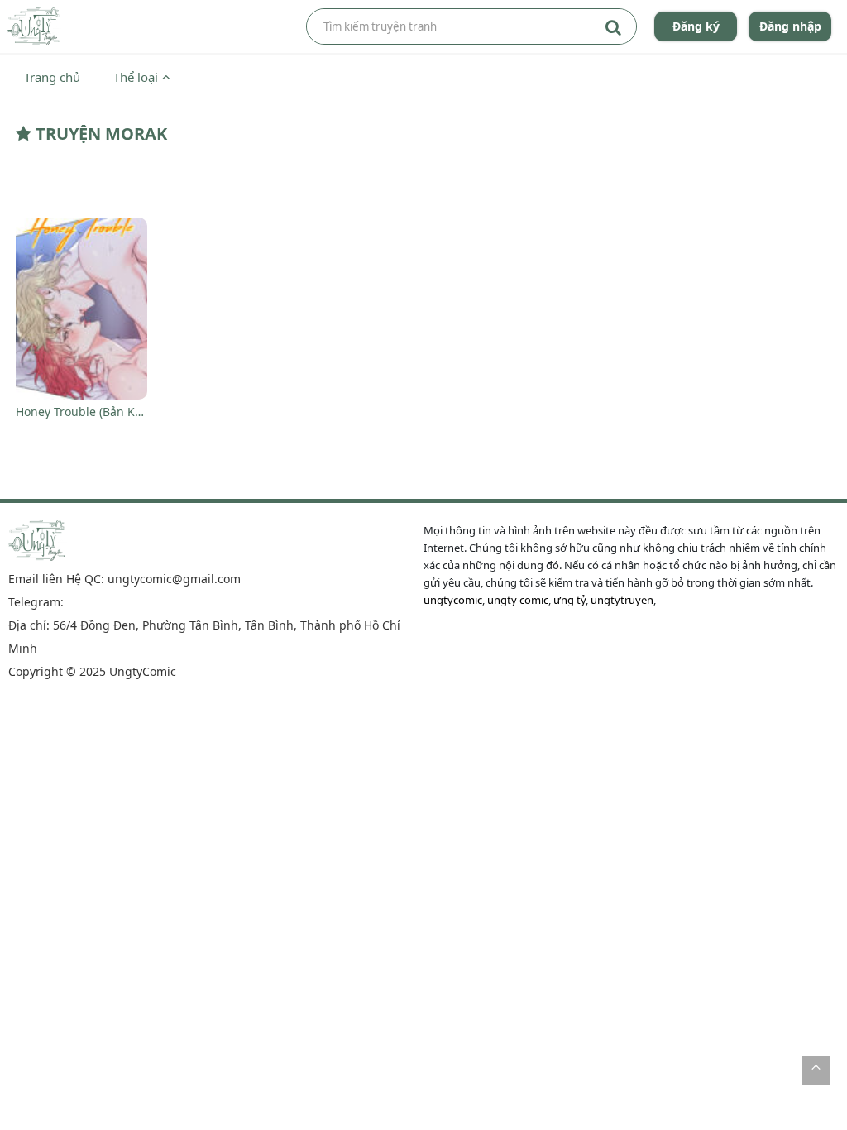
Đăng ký (696, 26)
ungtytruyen (622, 599)
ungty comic (517, 599)
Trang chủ (52, 77)
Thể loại (135, 77)
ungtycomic (453, 599)
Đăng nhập (790, 26)
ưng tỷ (569, 599)
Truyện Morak (99, 133)
